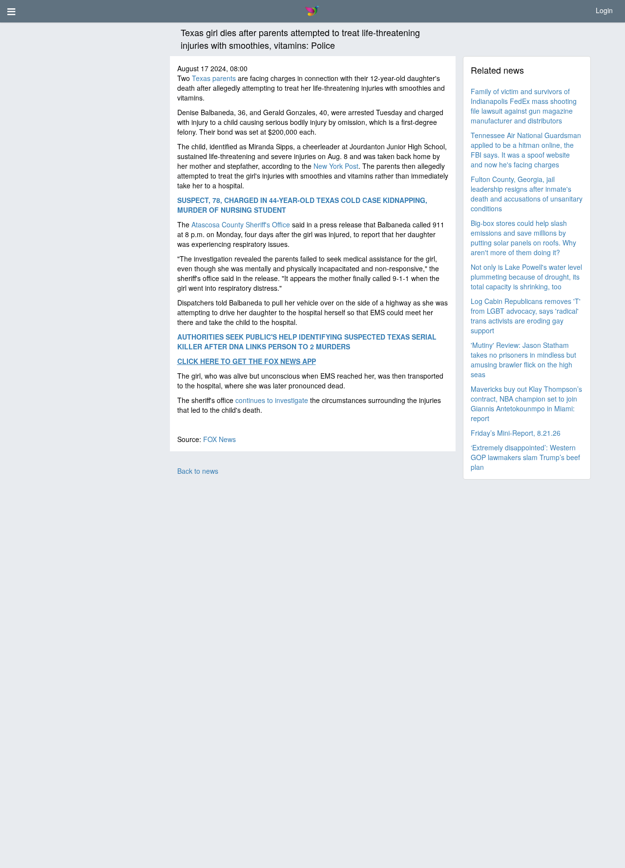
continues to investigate (271, 400)
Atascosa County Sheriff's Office (240, 224)
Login (604, 10)
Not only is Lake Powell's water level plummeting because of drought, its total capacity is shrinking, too (526, 276)
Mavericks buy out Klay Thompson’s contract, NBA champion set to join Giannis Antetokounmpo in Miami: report (526, 403)
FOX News (219, 439)
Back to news (197, 471)
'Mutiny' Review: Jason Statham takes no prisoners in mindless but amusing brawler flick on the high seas (523, 359)
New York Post (335, 166)
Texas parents (214, 78)
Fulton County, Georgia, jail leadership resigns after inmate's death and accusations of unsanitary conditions (527, 193)
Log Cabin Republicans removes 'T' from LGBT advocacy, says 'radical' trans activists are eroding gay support (526, 315)
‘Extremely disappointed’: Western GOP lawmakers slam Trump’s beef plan (525, 457)
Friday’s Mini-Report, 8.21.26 (516, 433)
